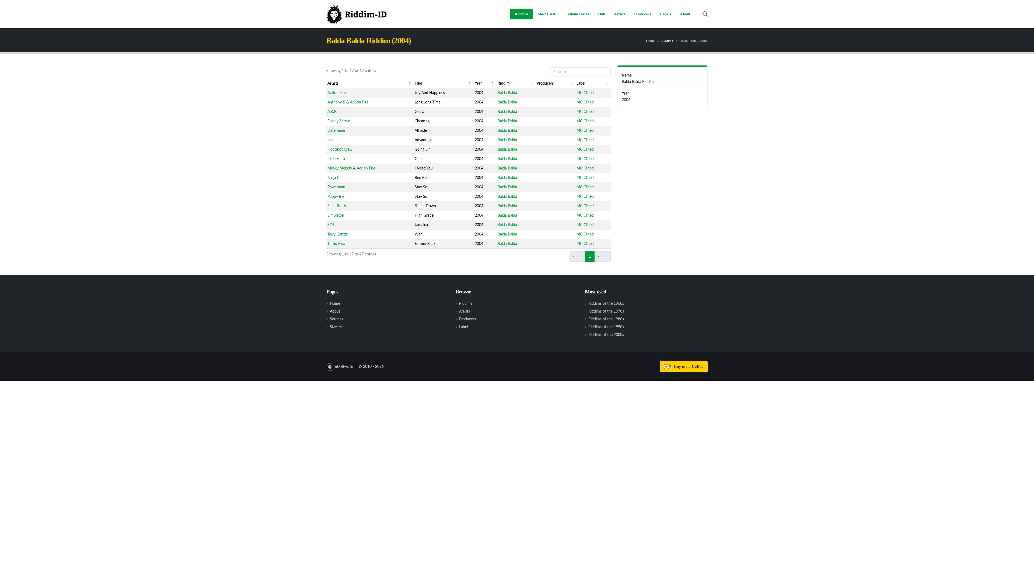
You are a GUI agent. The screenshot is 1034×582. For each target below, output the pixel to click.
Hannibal (334, 140)
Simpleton (335, 215)
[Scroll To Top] (1024, 576)
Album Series (578, 14)
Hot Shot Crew (339, 149)
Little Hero (336, 159)
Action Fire (336, 93)
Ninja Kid (335, 178)
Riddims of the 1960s (606, 304)
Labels (665, 14)
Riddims (521, 14)
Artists (619, 14)
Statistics (337, 327)
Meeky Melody (339, 168)
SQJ (330, 225)
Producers (642, 14)
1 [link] (590, 256)
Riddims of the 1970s (606, 311)
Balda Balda (507, 93)
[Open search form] (705, 14)
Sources (336, 319)
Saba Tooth (336, 206)
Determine (336, 131)
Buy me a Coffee (687, 366)
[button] (409, 83)
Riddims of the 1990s (606, 327)
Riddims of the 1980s (606, 319)
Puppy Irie (335, 197)
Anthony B (336, 102)
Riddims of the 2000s (606, 335)
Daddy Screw (338, 121)
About (685, 14)
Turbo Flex (336, 244)
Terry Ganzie (337, 234)
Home (650, 41)
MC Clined (585, 93)
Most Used (546, 14)
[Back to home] (356, 14)
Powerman (336, 187)
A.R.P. (332, 112)
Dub (601, 14)
